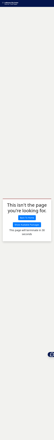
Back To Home (27, 217)
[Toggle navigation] (50, 3)
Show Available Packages (27, 224)
